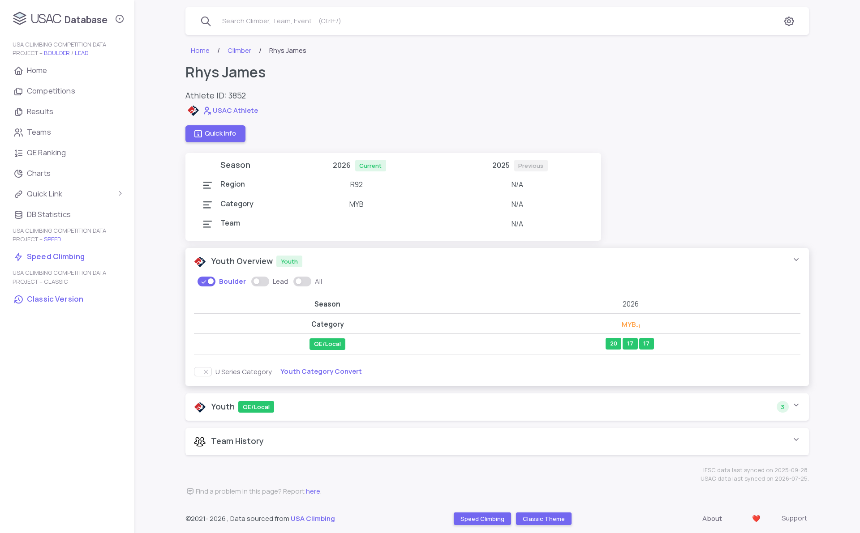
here (313, 491)
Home (200, 50)
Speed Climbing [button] (482, 519)
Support (794, 518)
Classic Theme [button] (543, 519)
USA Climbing (313, 518)
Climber (239, 50)
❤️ (756, 518)
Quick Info (220, 133)
